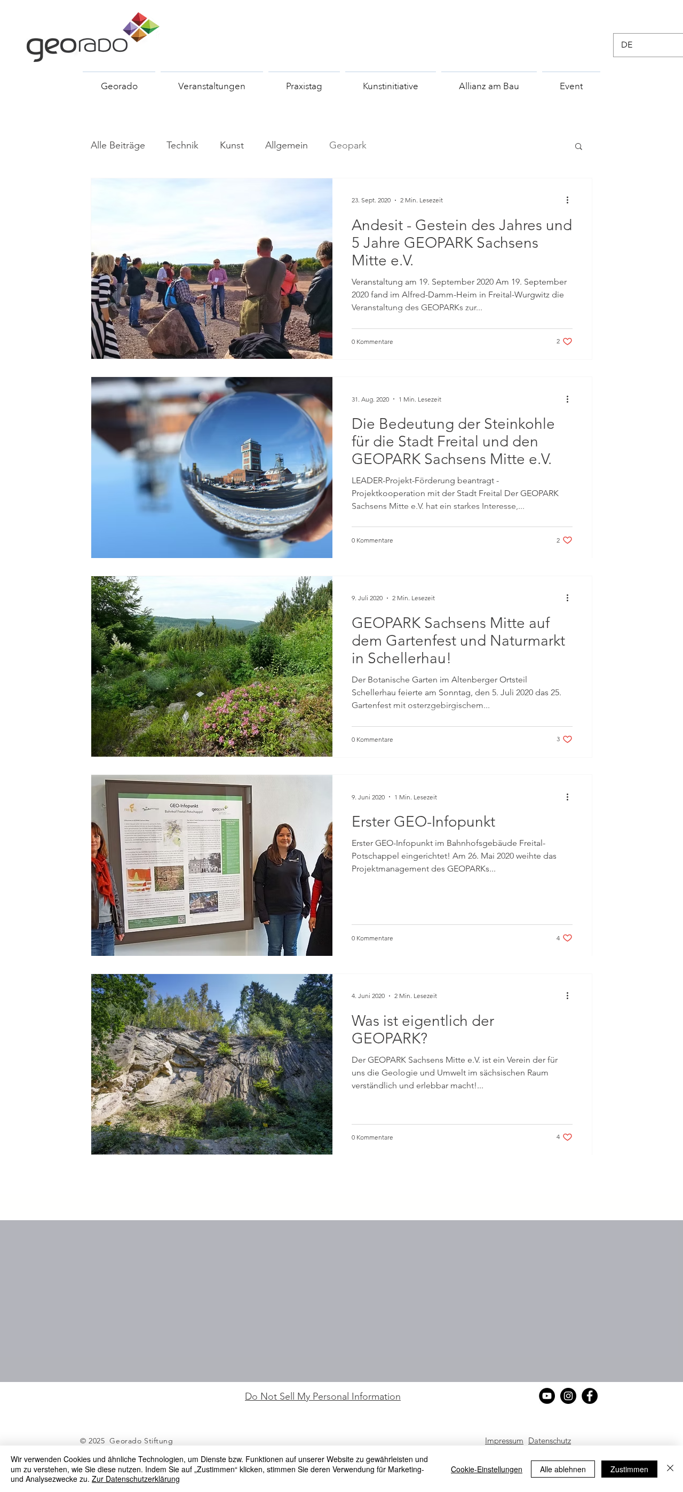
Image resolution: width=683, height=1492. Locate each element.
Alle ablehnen (563, 1469)
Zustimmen (629, 1469)
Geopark (348, 145)
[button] (579, 147)
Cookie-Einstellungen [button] (486, 1469)
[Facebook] (590, 1396)
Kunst (232, 145)
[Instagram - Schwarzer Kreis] (568, 1396)
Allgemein (286, 145)
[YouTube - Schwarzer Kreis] (547, 1396)
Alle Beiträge (118, 145)
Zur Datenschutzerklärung (136, 1478)
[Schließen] (670, 1468)
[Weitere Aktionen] (571, 200)
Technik (182, 145)
